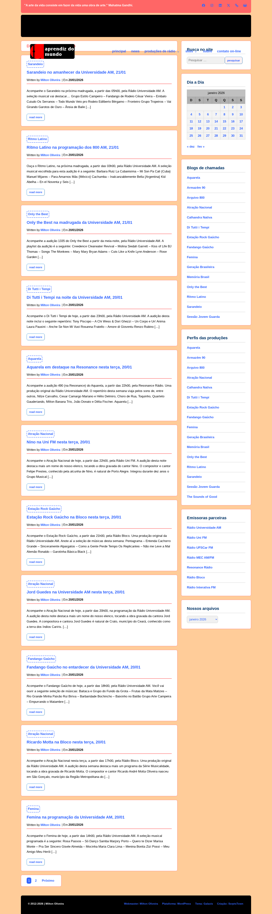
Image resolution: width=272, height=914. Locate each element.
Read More (37, 116)
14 (216, 121)
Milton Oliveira (50, 155)
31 (241, 135)
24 (241, 128)
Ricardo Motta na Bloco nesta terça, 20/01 (66, 742)
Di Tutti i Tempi (39, 289)
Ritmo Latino (37, 139)
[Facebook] (203, 5)
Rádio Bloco (196, 577)
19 (199, 128)
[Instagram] (212, 5)
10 (241, 114)
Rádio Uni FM (197, 537)
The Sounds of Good (202, 497)
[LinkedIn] (220, 5)
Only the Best (38, 214)
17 (241, 121)
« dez (191, 146)
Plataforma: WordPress (176, 903)
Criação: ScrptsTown (230, 903)
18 (191, 128)
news (135, 51)
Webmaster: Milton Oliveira (141, 903)
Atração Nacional (40, 434)
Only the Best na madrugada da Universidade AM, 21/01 (79, 222)
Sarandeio (194, 307)
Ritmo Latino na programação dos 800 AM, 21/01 (73, 147)
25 (191, 135)
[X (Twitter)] (228, 5)
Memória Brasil (198, 277)
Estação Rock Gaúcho (44, 509)
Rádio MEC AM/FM (200, 557)
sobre (207, 51)
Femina (33, 809)
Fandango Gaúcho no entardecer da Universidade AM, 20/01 (83, 667)
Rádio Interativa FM (201, 587)
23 (232, 128)
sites (189, 51)
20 (207, 128)
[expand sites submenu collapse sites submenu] (196, 52)
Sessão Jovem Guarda (203, 317)
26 (199, 135)
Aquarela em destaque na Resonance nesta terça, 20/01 (79, 367)
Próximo (48, 880)
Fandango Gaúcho (41, 659)
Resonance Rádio (199, 567)
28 (216, 135)
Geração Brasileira (200, 267)
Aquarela (34, 359)
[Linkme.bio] (237, 5)
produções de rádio (160, 51)
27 (207, 135)
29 (224, 135)
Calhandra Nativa (199, 217)
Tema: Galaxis (204, 903)
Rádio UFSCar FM (200, 547)
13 (207, 121)
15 (224, 121)
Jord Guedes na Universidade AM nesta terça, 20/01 (76, 592)
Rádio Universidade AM (204, 527)
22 (224, 128)
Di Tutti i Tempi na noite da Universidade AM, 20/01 (74, 297)
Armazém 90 (196, 187)
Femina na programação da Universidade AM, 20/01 (76, 817)
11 (191, 121)
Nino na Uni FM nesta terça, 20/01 (58, 442)
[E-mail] (245, 5)
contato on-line (229, 51)
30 (232, 135)
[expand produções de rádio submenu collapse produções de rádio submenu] (178, 52)
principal (119, 51)
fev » (200, 146)
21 (216, 128)
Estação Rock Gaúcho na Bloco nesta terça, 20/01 (74, 517)
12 (199, 121)
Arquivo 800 (195, 197)
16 (232, 121)
